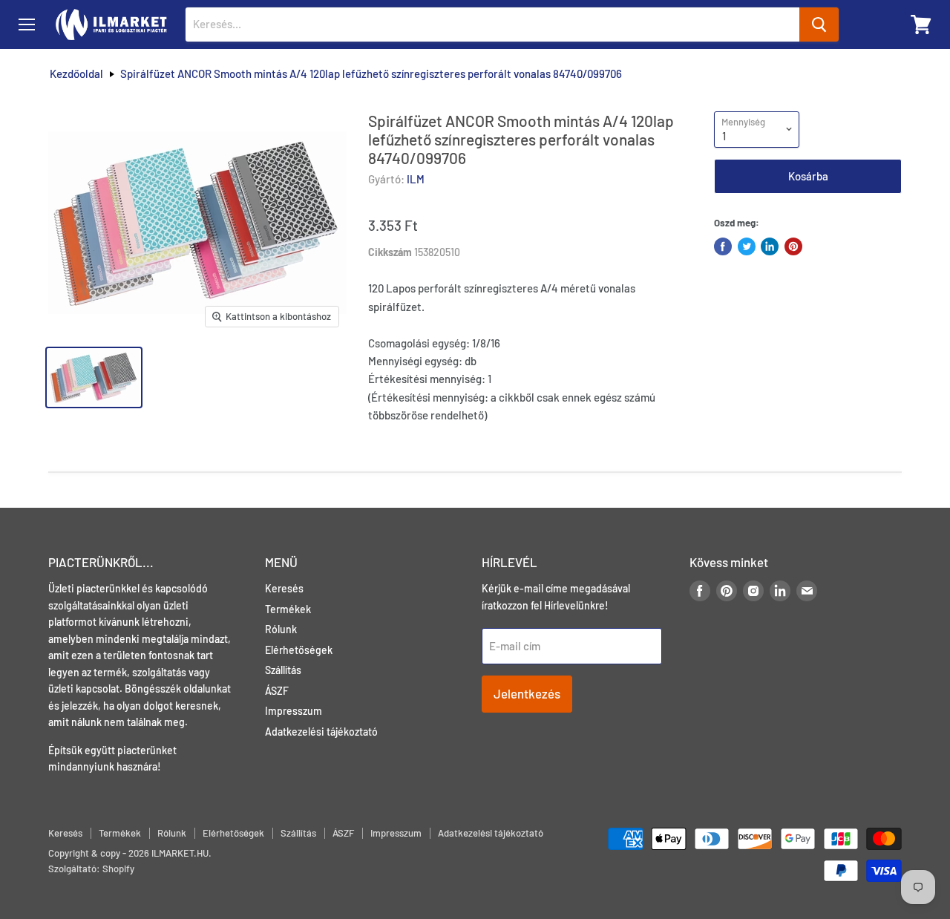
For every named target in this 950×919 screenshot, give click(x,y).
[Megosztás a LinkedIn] (770, 246)
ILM (416, 179)
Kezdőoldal (76, 74)
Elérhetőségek (298, 650)
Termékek (288, 609)
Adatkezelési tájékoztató (321, 731)
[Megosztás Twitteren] (747, 246)
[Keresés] (819, 24)
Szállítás (283, 670)
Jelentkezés (527, 693)
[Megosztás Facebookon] (723, 246)
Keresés (284, 588)
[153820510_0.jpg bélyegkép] (94, 377)
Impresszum (293, 710)
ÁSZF (277, 690)
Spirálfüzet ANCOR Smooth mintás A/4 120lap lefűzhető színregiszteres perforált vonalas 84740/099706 (371, 74)
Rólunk (281, 629)
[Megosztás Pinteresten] (793, 246)
